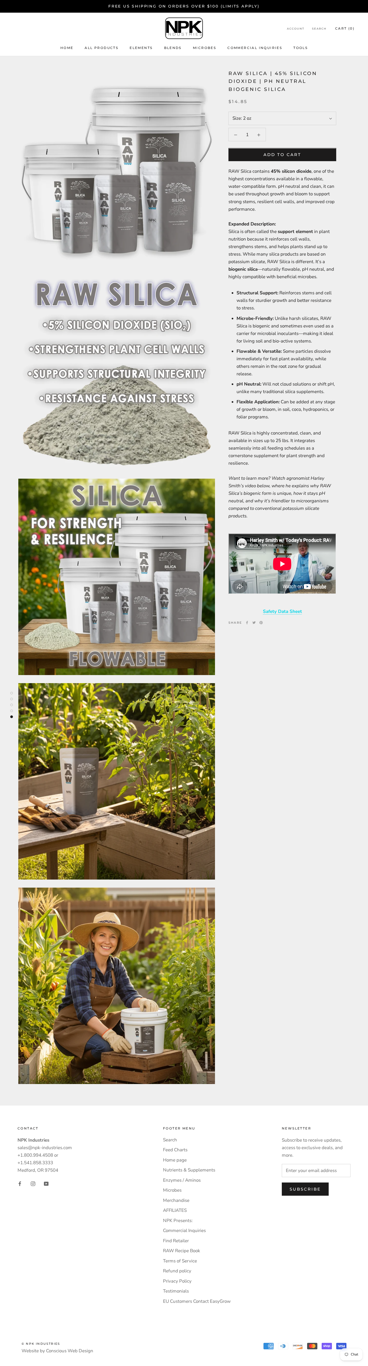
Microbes (172, 1190)
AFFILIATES (175, 1210)
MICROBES (204, 48)
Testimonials (176, 1291)
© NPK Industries (41, 1344)
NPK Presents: (178, 1220)
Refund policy (177, 1271)
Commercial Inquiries (254, 48)
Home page (175, 1160)
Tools (300, 48)
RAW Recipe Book (181, 1251)
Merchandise (176, 1200)
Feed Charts (175, 1150)
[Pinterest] (261, 622)
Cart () (345, 28)
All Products (101, 48)
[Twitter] (254, 622)
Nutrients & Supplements (189, 1170)
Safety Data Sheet (282, 611)
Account (295, 28)
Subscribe (305, 1189)
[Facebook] (247, 622)
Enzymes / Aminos (182, 1180)
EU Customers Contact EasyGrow (197, 1301)
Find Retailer (176, 1241)
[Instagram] (33, 1183)
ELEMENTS (141, 48)
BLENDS (173, 48)
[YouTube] (46, 1183)
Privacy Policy (177, 1281)
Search (319, 28)
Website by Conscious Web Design (57, 1351)
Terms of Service (180, 1261)
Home (67, 48)
